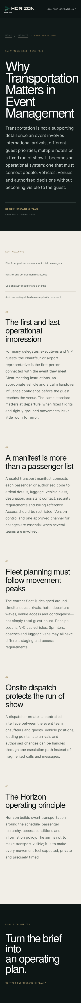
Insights (23, 35)
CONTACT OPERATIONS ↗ (62, 9)
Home (8, 35)
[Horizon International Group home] (20, 9)
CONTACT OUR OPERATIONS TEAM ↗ (26, 983)
